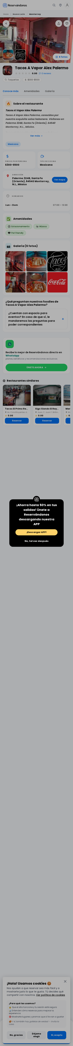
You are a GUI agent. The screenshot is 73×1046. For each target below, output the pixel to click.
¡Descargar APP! (37, 532)
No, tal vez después (37, 541)
